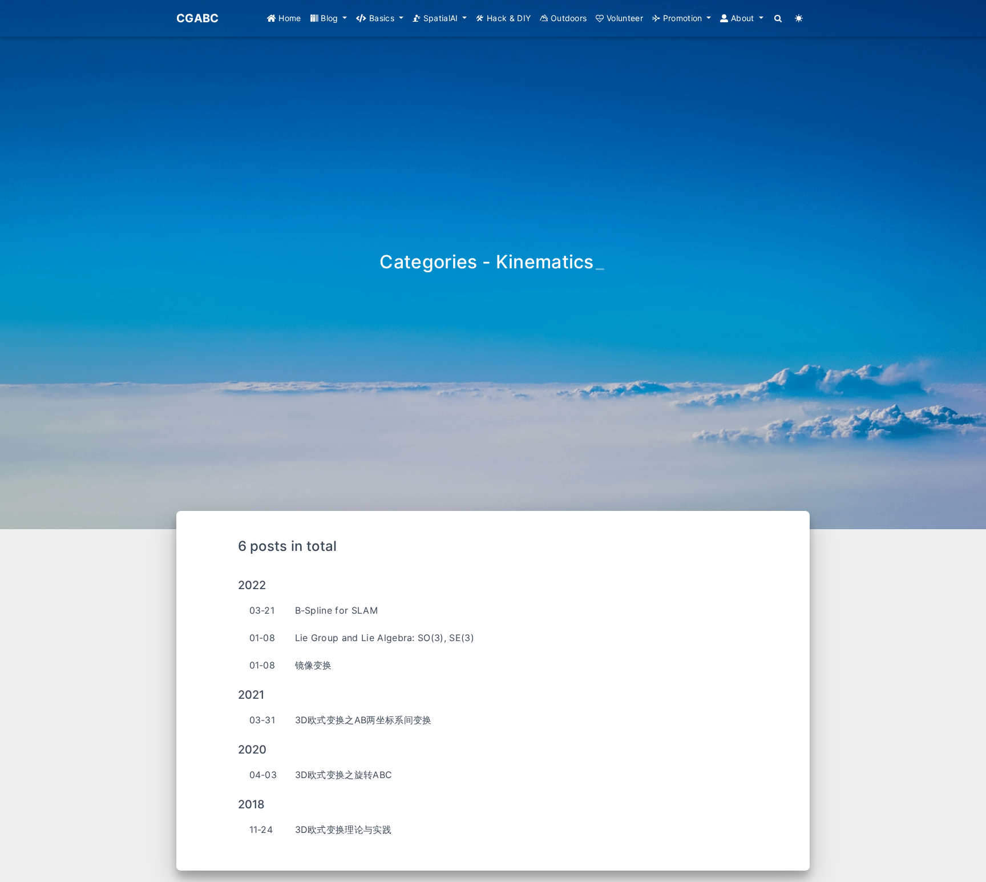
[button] (329, 18)
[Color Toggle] (799, 18)
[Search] (778, 18)
